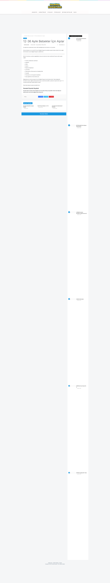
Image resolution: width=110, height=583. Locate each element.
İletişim (60, 562)
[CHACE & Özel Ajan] (72, 342)
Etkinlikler (57, 12)
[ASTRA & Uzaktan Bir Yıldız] (72, 515)
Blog (75, 12)
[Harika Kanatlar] (55, 5)
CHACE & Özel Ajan (80, 299)
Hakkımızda (50, 562)
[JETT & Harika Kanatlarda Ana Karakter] (72, 81)
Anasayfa (34, 12)
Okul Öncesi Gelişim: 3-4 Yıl (43, 105)
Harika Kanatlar (26, 44)
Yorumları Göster (44, 113)
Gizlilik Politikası (56, 562)
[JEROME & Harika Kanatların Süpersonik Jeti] (72, 255)
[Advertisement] (55, 24)
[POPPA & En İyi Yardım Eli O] (72, 428)
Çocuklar (31, 35)
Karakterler (42, 12)
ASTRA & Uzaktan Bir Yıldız (81, 472)
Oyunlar (49, 12)
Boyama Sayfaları (67, 12)
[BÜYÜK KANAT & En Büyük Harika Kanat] (72, 168)
